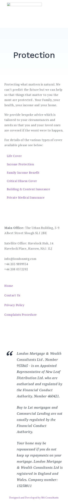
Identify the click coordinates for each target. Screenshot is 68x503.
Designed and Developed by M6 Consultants (34, 497)
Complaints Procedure (20, 315)
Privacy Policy (14, 305)
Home (8, 286)
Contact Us (12, 295)
